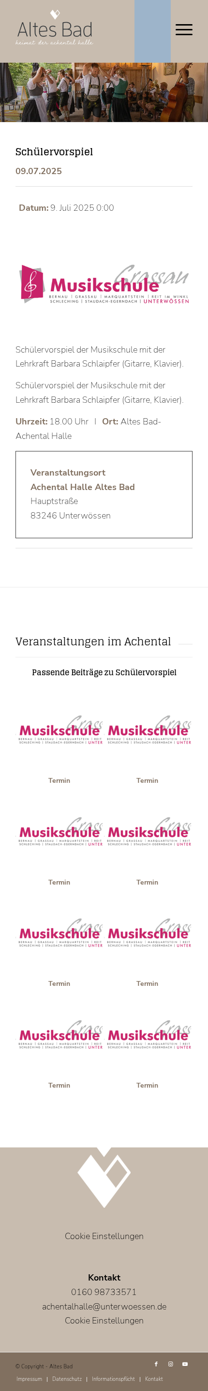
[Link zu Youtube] (185, 1364)
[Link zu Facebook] (156, 1364)
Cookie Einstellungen (104, 1236)
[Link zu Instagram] (170, 1364)
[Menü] (179, 29)
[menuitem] (29, 1379)
